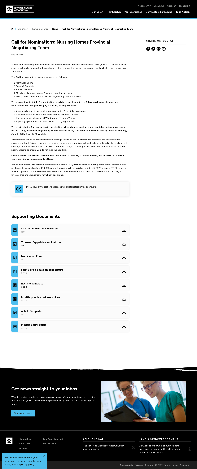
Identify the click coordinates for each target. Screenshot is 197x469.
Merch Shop (49, 443)
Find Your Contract (53, 439)
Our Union (97, 11)
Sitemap (149, 465)
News (55, 29)
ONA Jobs (24, 443)
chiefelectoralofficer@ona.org (27, 105)
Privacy (139, 465)
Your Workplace (133, 11)
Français (183, 5)
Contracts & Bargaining (159, 11)
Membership (113, 11)
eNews (23, 448)
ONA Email (159, 5)
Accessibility (126, 465)
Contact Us (25, 439)
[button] (44, 455)
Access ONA (144, 5)
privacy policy (27, 464)
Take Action (183, 11)
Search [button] (171, 5)
